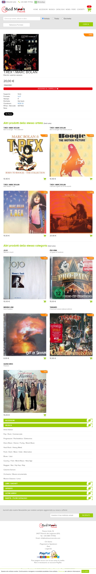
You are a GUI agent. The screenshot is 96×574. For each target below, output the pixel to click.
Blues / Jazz (8, 456)
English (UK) (11, 2)
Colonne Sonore (9, 470)
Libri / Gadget (11, 483)
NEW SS (21, 103)
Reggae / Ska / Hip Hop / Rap (14, 465)
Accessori (43, 9)
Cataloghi (60, 9)
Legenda (48, 549)
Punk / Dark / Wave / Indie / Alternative (18, 452)
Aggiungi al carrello (47, 89)
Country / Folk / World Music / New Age (18, 461)
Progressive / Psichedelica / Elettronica (18, 438)
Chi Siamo (48, 542)
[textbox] (16, 25)
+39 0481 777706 (26, 2)
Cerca (86, 24)
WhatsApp (41, 2)
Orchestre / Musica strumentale (15, 474)
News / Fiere (71, 9)
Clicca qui (61, 571)
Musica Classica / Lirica (12, 479)
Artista (47, 19)
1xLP (19, 96)
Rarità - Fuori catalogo (16, 498)
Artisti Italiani (8, 430)
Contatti (80, 9)
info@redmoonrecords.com (50, 538)
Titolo (56, 19)
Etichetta (67, 19)
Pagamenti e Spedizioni (48, 544)
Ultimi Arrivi (10, 493)
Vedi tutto (47, 123)
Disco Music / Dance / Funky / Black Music (19, 443)
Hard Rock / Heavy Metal (13, 447)
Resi (48, 546)
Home (35, 9)
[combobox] (16, 25)
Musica (52, 9)
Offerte (9, 488)
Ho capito (85, 571)
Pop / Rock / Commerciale (13, 434)
